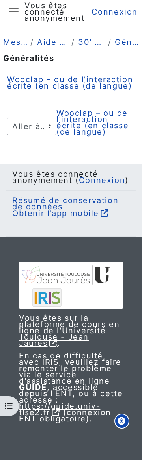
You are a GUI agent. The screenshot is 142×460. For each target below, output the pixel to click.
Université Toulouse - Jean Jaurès (62, 337)
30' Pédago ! (91, 42)
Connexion (115, 12)
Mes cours (15, 42)
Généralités (127, 42)
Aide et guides (52, 42)
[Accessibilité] (121, 421)
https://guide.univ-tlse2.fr (59, 409)
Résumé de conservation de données (65, 203)
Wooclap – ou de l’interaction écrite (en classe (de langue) (70, 83)
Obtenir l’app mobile (55, 213)
